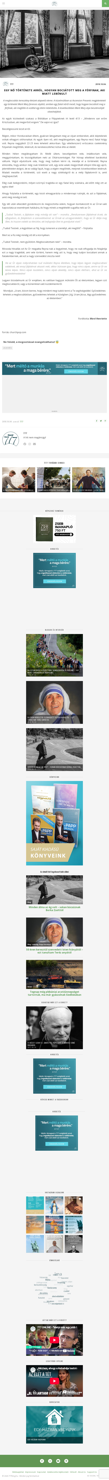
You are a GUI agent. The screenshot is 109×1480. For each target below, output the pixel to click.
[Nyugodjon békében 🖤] (74, 1244)
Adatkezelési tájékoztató (58, 1472)
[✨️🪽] (35, 1224)
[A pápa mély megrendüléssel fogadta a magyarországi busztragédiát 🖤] (54, 1244)
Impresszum (30, 1472)
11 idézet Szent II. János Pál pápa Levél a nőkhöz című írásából (51, 1044)
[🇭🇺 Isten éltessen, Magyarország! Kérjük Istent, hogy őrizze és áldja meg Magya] (54, 1224)
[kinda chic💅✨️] (74, 1205)
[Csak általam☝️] (54, 1205)
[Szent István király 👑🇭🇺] (74, 1224)
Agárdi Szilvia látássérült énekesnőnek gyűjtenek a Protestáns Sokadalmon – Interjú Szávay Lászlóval (53, 490)
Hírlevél (73, 1472)
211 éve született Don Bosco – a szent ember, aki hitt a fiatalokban (88, 490)
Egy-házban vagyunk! (37, 1439)
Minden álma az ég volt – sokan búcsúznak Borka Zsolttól (54, 767)
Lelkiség (7, 348)
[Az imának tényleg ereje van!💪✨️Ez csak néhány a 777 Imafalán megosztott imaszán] (35, 1205)
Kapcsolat (41, 1472)
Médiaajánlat (18, 1472)
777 (11, 84)
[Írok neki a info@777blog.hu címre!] (34, 444)
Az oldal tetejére (96, 1476)
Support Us (92, 1472)
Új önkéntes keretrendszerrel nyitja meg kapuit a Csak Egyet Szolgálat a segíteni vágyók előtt (18, 490)
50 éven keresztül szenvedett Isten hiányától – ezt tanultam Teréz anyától (51, 718)
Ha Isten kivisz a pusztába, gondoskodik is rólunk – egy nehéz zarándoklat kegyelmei (53, 671)
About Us (82, 1472)
